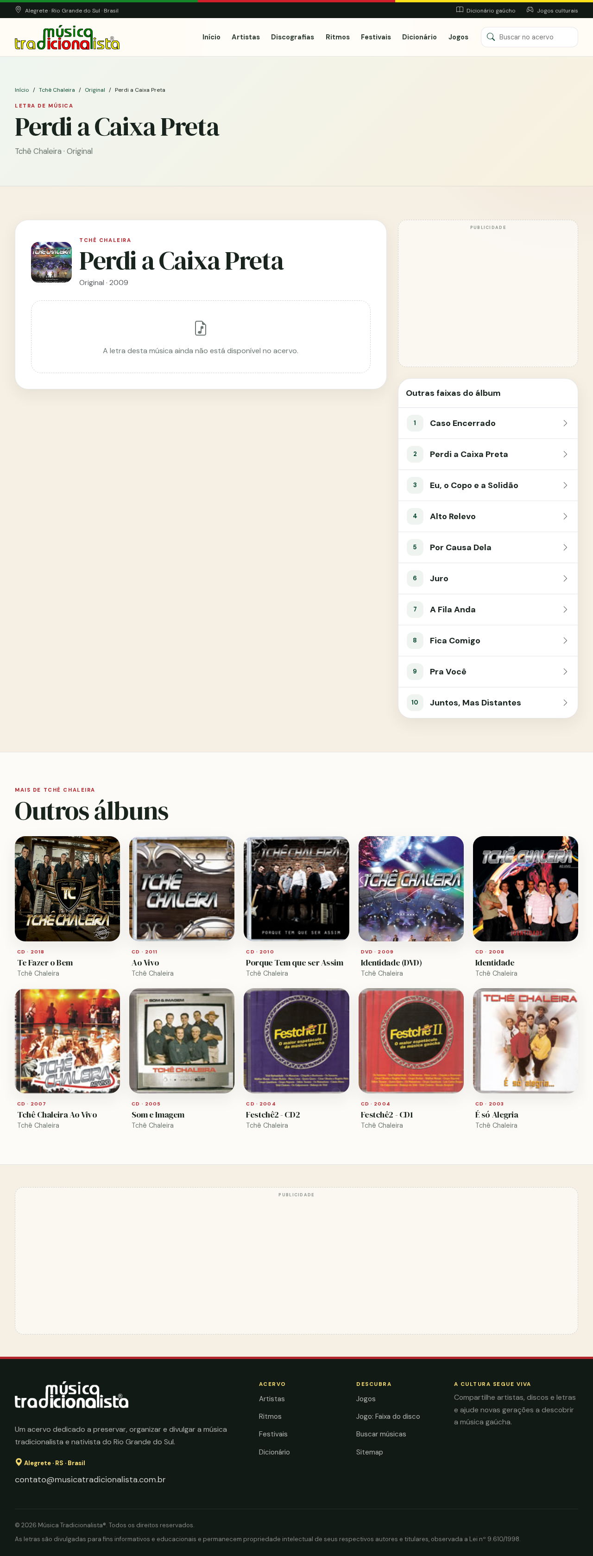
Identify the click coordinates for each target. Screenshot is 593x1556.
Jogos (458, 37)
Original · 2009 (103, 282)
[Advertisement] (488, 297)
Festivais (376, 37)
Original (95, 90)
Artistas (246, 37)
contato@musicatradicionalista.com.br (90, 1479)
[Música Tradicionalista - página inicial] (67, 37)
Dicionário (419, 37)
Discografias (292, 37)
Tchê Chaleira (57, 90)
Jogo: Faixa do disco (388, 1416)
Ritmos (338, 37)
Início (211, 37)
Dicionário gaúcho (490, 10)
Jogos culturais (557, 10)
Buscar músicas (381, 1434)
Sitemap (369, 1452)
